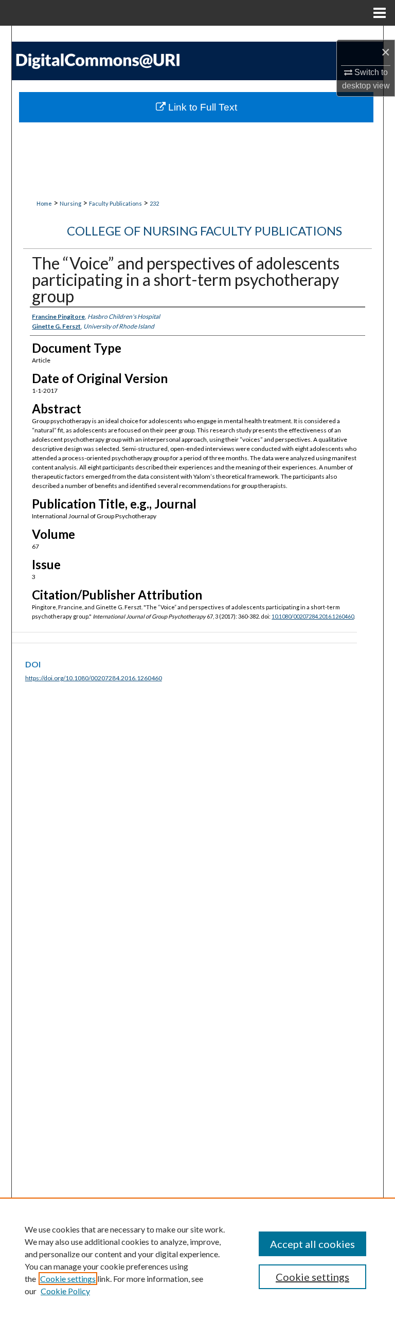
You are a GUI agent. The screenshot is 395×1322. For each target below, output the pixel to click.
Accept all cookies (312, 1244)
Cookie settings (68, 1278)
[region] (197, 1260)
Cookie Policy (65, 1291)
